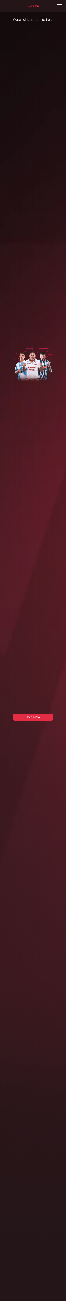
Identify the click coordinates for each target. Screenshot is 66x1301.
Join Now (33, 809)
